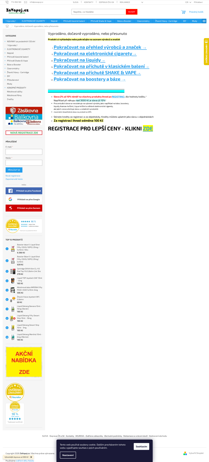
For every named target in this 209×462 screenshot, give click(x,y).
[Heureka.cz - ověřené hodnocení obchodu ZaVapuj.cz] (24, 226)
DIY (8, 76)
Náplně (10, 53)
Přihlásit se (14, 170)
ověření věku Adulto (25, 460)
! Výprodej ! (12, 45)
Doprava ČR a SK (106, 2)
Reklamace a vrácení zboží (135, 436)
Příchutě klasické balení (17, 57)
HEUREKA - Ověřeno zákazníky (89, 436)
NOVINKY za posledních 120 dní (21, 41)
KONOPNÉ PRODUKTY (16, 87)
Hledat (131, 11)
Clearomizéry (13, 68)
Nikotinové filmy (14, 95)
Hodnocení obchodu (158, 436)
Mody (9, 84)
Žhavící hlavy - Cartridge (18, 72)
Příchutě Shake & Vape (17, 60)
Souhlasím (141, 446)
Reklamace (125, 2)
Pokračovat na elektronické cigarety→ (95, 53)
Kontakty (88, 2)
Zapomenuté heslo (14, 179)
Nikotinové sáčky (14, 91)
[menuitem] (11, 21)
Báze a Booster (14, 64)
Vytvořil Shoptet (196, 453)
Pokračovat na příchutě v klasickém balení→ (101, 66)
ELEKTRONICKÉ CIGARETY (18, 49)
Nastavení (68, 455)
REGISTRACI (118, 96)
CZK (187, 2)
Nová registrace (13, 175)
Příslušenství (13, 80)
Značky (10, 99)
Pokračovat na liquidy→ (79, 59)
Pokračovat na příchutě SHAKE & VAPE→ (97, 72)
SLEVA (75, 2)
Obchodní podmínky (113, 436)
